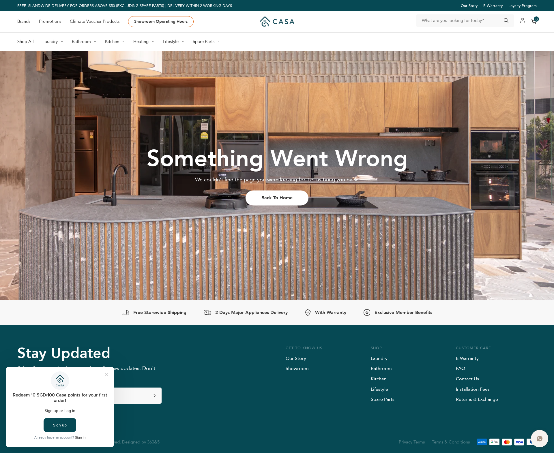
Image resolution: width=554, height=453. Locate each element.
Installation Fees (473, 389)
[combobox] (465, 20)
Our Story (469, 5)
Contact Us (467, 378)
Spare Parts (382, 399)
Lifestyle (379, 389)
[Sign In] (522, 21)
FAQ (460, 368)
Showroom (297, 368)
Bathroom (381, 368)
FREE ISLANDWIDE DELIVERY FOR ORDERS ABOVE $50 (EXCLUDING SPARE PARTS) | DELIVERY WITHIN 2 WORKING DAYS (124, 5)
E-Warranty (493, 5)
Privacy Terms (412, 442)
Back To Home (277, 197)
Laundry (379, 358)
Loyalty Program (522, 5)
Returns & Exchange (477, 399)
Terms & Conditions (451, 442)
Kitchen (379, 378)
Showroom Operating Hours (161, 21)
